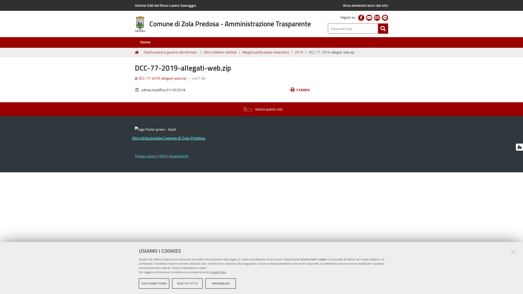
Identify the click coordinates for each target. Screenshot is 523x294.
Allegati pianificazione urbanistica (265, 52)
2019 (299, 52)
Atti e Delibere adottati (220, 52)
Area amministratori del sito (365, 5)
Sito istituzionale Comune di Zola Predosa (168, 138)
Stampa (303, 90)
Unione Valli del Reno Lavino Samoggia (165, 5)
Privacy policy (145, 156)
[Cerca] (383, 28)
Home (145, 42)
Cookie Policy (218, 272)
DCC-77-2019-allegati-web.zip (162, 78)
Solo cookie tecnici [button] (154, 283)
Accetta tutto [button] (187, 283)
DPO (162, 156)
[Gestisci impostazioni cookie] (519, 147)
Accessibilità (178, 156)
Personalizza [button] (221, 283)
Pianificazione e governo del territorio (170, 52)
